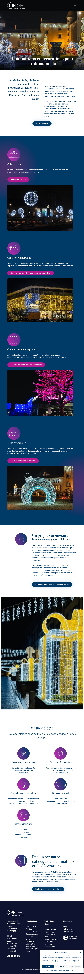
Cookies (51, 970)
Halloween (67, 929)
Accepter (48, 966)
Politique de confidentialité (60, 970)
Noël (65, 927)
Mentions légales (70, 970)
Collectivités (31, 927)
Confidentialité (38, 969)
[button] (81, 952)
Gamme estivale (69, 931)
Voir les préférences (75, 966)
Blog (28, 951)
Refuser (61, 966)
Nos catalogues (32, 949)
